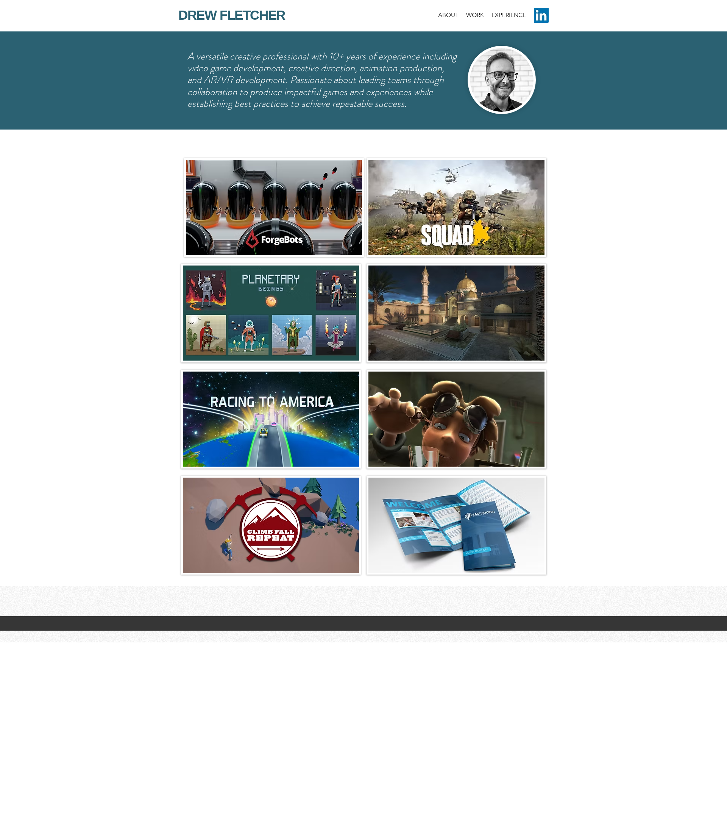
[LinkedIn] (541, 15)
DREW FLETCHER (231, 15)
